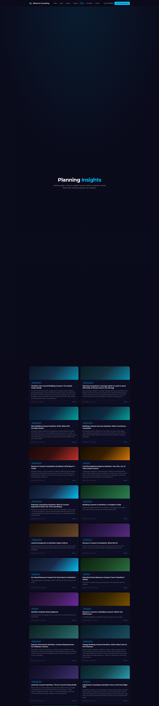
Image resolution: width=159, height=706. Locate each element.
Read (73, 402)
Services (68, 3)
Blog (82, 3)
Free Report (89, 3)
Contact (97, 3)
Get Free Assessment (122, 3)
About (61, 3)
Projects (75, 3)
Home (55, 3)
